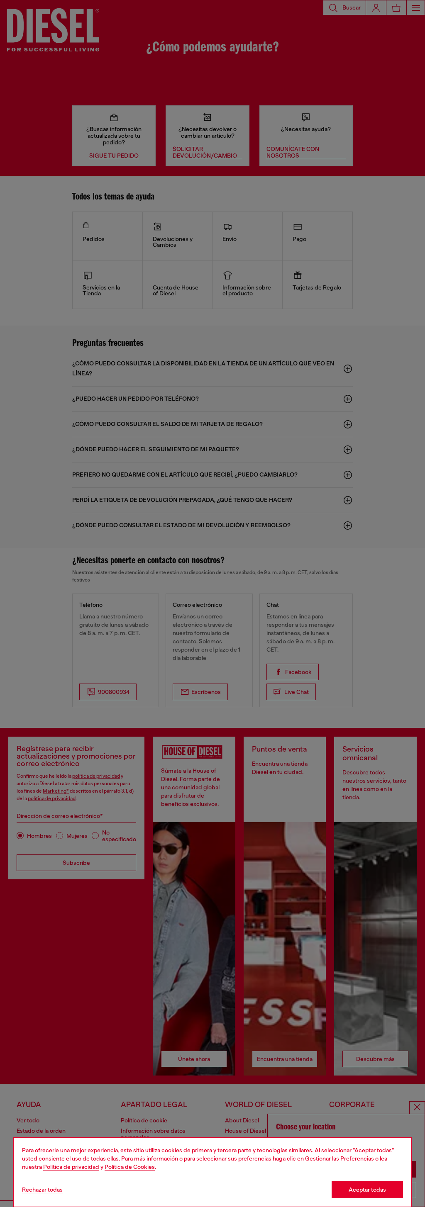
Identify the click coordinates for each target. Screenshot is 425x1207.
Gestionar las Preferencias (339, 1158)
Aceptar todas (367, 1189)
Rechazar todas (42, 1189)
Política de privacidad (71, 1166)
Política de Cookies (130, 1166)
